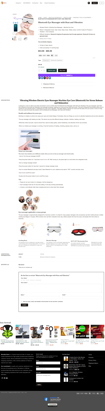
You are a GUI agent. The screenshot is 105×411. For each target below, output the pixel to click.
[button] (13, 33)
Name (23, 294)
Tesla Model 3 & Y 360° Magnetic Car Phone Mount (22, 341)
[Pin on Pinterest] (47, 78)
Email (64, 294)
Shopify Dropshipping (49, 3)
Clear (94, 57)
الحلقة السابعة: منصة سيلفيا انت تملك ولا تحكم (67, 341)
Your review (24, 282)
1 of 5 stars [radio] (21, 280)
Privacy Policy (4, 392)
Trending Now (35, 3)
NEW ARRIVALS (26, 3)
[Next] (31, 24)
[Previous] (14, 24)
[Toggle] (41, 84)
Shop (45, 17)
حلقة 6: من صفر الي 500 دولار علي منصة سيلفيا (82, 341)
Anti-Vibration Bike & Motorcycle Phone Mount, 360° (37, 342)
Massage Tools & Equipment (82, 17)
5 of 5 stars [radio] (38, 280)
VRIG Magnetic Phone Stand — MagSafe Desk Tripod (51, 342)
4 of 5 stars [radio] (32, 280)
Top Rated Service (55, 399)
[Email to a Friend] (45, 78)
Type (39, 60)
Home (40, 17)
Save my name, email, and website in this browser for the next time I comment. (43, 301)
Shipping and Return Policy (14, 392)
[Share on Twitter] (42, 78)
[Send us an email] (7, 378)
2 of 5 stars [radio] (23, 280)
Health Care (67, 17)
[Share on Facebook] (39, 78)
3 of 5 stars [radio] (27, 280)
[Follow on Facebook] (2, 378)
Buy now (62, 70)
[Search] (89, 3)
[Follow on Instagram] (4, 378)
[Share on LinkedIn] (50, 78)
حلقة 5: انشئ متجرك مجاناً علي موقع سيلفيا (97, 341)
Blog (41, 3)
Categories (18, 3)
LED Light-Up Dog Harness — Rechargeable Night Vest (7, 341)
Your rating (24, 278)
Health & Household (55, 17)
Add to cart (51, 70)
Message (38, 372)
